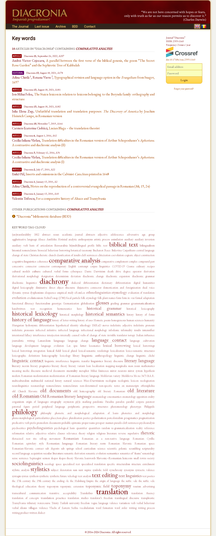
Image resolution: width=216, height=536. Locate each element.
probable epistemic (71, 423)
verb (133, 503)
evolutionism (35, 298)
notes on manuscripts (126, 386)
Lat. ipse (72, 346)
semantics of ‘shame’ (131, 453)
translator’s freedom (101, 498)
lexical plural (69, 351)
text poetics (148, 476)
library (76, 355)
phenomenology (119, 406)
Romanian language (60, 443)
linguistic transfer (79, 361)
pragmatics (131, 418)
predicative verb (20, 423)
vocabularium (87, 508)
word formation (104, 508)
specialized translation (93, 464)
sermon (46, 458)
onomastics (114, 396)
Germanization (71, 303)
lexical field (54, 351)
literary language (139, 360)
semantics (113, 453)
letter (83, 346)
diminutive (41, 287)
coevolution (117, 255)
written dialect (37, 513)
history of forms (145, 314)
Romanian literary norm (91, 443)
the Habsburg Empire (82, 481)
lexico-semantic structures (140, 351)
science (101, 448)
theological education (24, 486)
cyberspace (76, 271)
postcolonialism (115, 418)
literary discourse (113, 361)
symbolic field (100, 470)
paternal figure (21, 406)
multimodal (37, 380)
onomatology (129, 396)
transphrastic (148, 498)
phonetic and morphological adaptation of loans (87, 413)
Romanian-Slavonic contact (28, 448)
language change (78, 340)
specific (111, 464)
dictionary (106, 283)
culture (36, 271)
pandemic (98, 402)
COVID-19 (118, 266)
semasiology (148, 453)
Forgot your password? (184, 88)
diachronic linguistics (24, 283)
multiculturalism (20, 380)
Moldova (127, 376)
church (52, 255)
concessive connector (24, 266)
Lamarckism (44, 340)
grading (115, 303)
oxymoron (68, 402)
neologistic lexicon (128, 380)
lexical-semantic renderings (93, 351)
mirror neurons (118, 371)
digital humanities (144, 283)
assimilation (117, 239)
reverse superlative (128, 433)
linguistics (97, 361)
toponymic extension (72, 486)
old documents (55, 390)
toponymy (121, 486)
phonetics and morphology (138, 413)
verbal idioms (19, 508)
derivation (149, 271)
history (130, 314)
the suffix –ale (129, 481)
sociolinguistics (27, 463)
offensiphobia (148, 386)
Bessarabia (61, 245)
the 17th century (21, 481)
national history (53, 380)
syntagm (16, 476)
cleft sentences (89, 255)
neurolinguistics (20, 386)
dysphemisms (37, 292)
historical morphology (72, 314)
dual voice (148, 287)
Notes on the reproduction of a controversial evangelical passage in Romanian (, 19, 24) (90, 186)
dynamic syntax (20, 292)
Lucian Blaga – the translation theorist (74, 128)
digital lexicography (23, 287)
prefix (33, 423)
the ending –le (60, 481)
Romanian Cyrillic (144, 438)
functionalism (43, 303)
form (118, 298)
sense (15, 458)
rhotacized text (21, 438)
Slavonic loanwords (85, 458)
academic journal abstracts (78, 234)
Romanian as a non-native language (106, 438)
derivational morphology (25, 276)
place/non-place (59, 418)
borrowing (64, 250)
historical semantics (105, 314)
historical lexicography (141, 308)
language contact (109, 340)
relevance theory (76, 433)
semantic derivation (74, 453)
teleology (72, 476)
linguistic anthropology (97, 355)
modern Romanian (22, 376)
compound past (146, 261)
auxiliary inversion (145, 239)
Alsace (41, 239)
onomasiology (99, 396)
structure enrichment (143, 464)
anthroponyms (85, 239)
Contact (89, 26)
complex (133, 261)
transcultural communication (29, 493)
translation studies (78, 498)
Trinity (55, 503)
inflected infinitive (46, 330)
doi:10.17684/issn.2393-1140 (180, 59)
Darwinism (99, 271)
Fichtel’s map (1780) (55, 298)
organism (18, 402)
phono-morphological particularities (31, 418)
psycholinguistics (40, 427)
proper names (104, 423)
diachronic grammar (143, 276)
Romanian (71, 438)
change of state (20, 255)
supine (87, 470)
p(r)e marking (83, 402)
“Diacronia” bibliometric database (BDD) (43, 216)
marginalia (121, 366)
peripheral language (53, 406)
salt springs (67, 448)
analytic (72, 239)
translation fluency (143, 493)
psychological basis (64, 428)
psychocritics (19, 428)
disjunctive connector (89, 287)
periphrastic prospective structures (88, 406)
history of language (31, 319)
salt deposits (52, 448)
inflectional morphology (94, 330)
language (59, 340)
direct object (56, 287)
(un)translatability (21, 234)
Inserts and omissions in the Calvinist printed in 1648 (67, 174)
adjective (103, 234)
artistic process (102, 239)
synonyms (129, 470)
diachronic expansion (118, 276)
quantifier (81, 428)
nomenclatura (53, 386)
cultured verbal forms (55, 271)
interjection (53, 335)
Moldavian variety (110, 376)
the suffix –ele (147, 481)
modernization (41, 376)
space (59, 464)
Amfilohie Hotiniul (57, 239)
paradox (120, 402)
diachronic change (93, 276)
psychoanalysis (147, 423)
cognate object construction (139, 255)
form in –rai (128, 298)
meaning (16, 371)
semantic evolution (96, 453)
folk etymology (89, 298)
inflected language (68, 330)
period (35, 406)
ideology (85, 325)
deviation (76, 276)
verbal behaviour (145, 503)
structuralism (123, 464)
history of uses (85, 320)
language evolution (52, 346)
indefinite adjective (121, 325)
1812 (36, 234)
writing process (146, 508)
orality (151, 396)
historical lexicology (35, 313)
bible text (101, 245)
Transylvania (19, 503)
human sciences (135, 320)
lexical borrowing (117, 345)
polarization (99, 418)
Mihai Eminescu (99, 371)
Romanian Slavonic (120, 443)
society (151, 458)
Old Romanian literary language (65, 396)
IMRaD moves (100, 325)
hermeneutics (64, 308)
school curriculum (86, 448)
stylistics (40, 469)
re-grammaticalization (123, 428)
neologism (111, 380)
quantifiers (94, 428)
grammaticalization (143, 303)
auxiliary (129, 239)
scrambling (134, 448)
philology (25, 411)
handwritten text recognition (32, 308)
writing (132, 508)
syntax (25, 476)
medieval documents (53, 371)
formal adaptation (145, 298)
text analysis (85, 476)
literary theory (59, 366)
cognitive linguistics (24, 261)
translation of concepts (25, 498)
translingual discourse (127, 498)
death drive (114, 271)
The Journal (20, 26)
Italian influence (145, 335)
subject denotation (61, 470)
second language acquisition (27, 453)
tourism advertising (144, 486)
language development (25, 346)
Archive (60, 26)
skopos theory (66, 458)
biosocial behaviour (48, 250)
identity (74, 325)
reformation (18, 433)
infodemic (114, 330)
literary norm (20, 366)
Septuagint (35, 458)
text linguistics (130, 475)
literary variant (77, 366)
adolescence (117, 234)
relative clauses (56, 433)
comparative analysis (74, 260)
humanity (149, 320)
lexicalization (117, 351)
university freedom (79, 503)
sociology (49, 464)
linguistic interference (57, 361)
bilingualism (147, 245)
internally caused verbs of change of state (83, 335)
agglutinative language (24, 239)
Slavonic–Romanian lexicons (114, 458)
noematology (38, 386)
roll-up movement (50, 438)
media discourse (32, 371)
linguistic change (124, 355)
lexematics (94, 346)
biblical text (123, 244)
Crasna (130, 266)
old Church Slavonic (25, 391)
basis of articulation (41, 245)
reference (149, 428)
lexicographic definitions (26, 355)
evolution (19, 297)
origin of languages (37, 402)
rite (35, 438)
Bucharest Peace (102, 250)
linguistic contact (27, 360)
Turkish (64, 503)
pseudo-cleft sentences (126, 423)
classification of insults (69, 255)
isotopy (131, 335)
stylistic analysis (20, 470)
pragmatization (147, 418)
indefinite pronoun (144, 325)
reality (139, 428)
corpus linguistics (100, 266)
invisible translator (117, 335)
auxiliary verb (20, 245)
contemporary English (63, 266)
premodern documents (49, 423)
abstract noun (50, 234)
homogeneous (118, 320)
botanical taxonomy (81, 250)
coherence (42, 261)
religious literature (107, 433)
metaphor (84, 371)
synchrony (116, 470)
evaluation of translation (141, 292)
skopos (54, 458)
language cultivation (142, 340)
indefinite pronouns (23, 330)
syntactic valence (145, 470)
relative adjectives (36, 433)
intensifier (148, 330)
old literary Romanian (111, 391)
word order (121, 508)
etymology (119, 292)
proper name (88, 423)
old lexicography (84, 391)
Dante (88, 271)
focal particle (73, 298)
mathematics (148, 366)
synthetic (44, 476)
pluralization (75, 418)
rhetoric (148, 433)
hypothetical (62, 325)
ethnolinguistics (98, 292)
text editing (105, 475)
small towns (140, 458)
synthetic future (58, 476)
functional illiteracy (23, 303)
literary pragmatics (40, 366)
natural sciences (73, 380)
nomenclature (70, 386)
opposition (141, 396)
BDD (75, 26)
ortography (55, 402)
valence (113, 503)
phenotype (135, 406)
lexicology (65, 355)
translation (112, 491)
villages (32, 508)
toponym (52, 486)
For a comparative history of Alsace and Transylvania (71, 198)
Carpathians (129, 250)
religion (91, 433)
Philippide (149, 406)
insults (137, 330)
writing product (20, 513)
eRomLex (79, 292)
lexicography (50, 355)
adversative (133, 234)
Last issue (42, 26)
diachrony (54, 281)
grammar (125, 303)
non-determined (88, 386)
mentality (72, 371)
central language (145, 250)
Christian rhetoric (38, 255)
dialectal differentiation (85, 283)
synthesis (34, 476)
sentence (23, 458)
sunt (80, 470)
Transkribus (86, 493)
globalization (87, 303)
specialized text (71, 464)
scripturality (148, 448)
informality (126, 330)
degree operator (132, 271)
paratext (150, 402)
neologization (147, 380)
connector (44, 266)
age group (148, 234)
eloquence (50, 292)
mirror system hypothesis (141, 371)
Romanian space (145, 443)
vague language (99, 503)
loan (88, 366)
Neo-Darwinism (94, 380)
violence (43, 508)
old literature (141, 390)
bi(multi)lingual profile (81, 245)
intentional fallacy (22, 335)
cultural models (21, 271)
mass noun (134, 366)
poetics (86, 418)
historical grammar (104, 308)
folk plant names (107, 298)
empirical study (65, 292)
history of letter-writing (64, 320)
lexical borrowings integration (28, 351)
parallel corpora (135, 402)
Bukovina (117, 250)
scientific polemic (117, 448)
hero (79, 308)
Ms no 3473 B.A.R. (144, 376)
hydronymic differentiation (40, 325)
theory (41, 486)
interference (39, 335)
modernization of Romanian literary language (75, 376)
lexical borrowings (144, 346)
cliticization (104, 255)
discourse (70, 287)
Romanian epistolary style (28, 443)
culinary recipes (145, 266)
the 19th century (41, 481)
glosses (102, 302)
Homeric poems (102, 320)
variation (124, 503)
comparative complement (114, 261)
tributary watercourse (38, 503)
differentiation (123, 283)
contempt (83, 266)
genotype (57, 303)
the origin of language (107, 481)
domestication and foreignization (122, 287)
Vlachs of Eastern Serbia (63, 508)
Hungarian (18, 325)
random (106, 428)
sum (75, 470)
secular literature (53, 453)
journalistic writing (23, 340)
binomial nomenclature (24, 250)
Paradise (109, 402)
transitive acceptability (63, 493)
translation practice (53, 498)
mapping (110, 366)
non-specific (105, 386)
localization (98, 366)
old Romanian (25, 396)
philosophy (46, 413)
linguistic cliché (145, 355)
